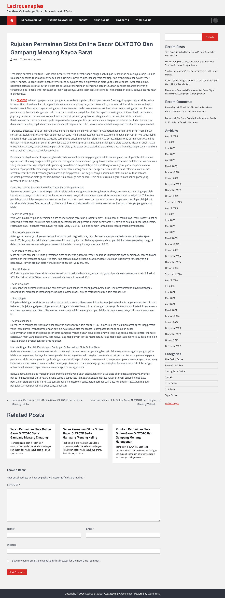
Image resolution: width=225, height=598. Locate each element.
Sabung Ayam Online (60, 20)
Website (11, 545)
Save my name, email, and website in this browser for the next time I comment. (56, 561)
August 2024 (171, 280)
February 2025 (172, 244)
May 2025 (170, 226)
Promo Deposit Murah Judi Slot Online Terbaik (187, 107)
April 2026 (170, 160)
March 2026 (171, 166)
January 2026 (171, 178)
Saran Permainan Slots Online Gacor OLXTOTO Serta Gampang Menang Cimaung (30, 433)
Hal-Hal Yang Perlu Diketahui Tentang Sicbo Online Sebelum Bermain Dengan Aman (189, 63)
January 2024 (171, 322)
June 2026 (170, 148)
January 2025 (171, 250)
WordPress (154, 594)
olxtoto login (172, 403)
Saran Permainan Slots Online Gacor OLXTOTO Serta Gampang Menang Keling (83, 433)
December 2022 (173, 346)
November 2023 (173, 334)
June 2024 (170, 292)
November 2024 (173, 262)
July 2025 (169, 214)
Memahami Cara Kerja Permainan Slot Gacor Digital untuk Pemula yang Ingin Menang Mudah (190, 91)
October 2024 (172, 268)
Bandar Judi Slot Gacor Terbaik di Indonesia (185, 111)
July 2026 (169, 142)
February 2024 (172, 316)
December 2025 (173, 184)
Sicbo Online (101, 20)
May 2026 (170, 154)
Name (11, 529)
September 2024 (173, 274)
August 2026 (171, 136)
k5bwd (16, 59)
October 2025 (172, 196)
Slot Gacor (122, 20)
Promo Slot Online (174, 365)
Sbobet (83, 20)
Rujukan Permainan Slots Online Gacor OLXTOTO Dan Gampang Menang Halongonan (134, 435)
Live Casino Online (31, 20)
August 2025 (171, 208)
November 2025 (173, 190)
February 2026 (172, 172)
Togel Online (143, 20)
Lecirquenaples (25, 5)
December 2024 (173, 256)
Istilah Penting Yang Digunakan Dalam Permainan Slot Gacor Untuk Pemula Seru (191, 82)
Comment (13, 485)
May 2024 (170, 298)
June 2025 (170, 220)
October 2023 (172, 340)
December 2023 (173, 328)
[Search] (215, 20)
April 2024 (170, 304)
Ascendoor (126, 594)
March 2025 (171, 238)
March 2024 (171, 310)
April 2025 (170, 232)
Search (210, 37)
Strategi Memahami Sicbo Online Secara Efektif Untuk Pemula (191, 72)
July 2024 (169, 286)
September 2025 (173, 202)
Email (90, 529)
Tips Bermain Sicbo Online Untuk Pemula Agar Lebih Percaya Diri (190, 53)
